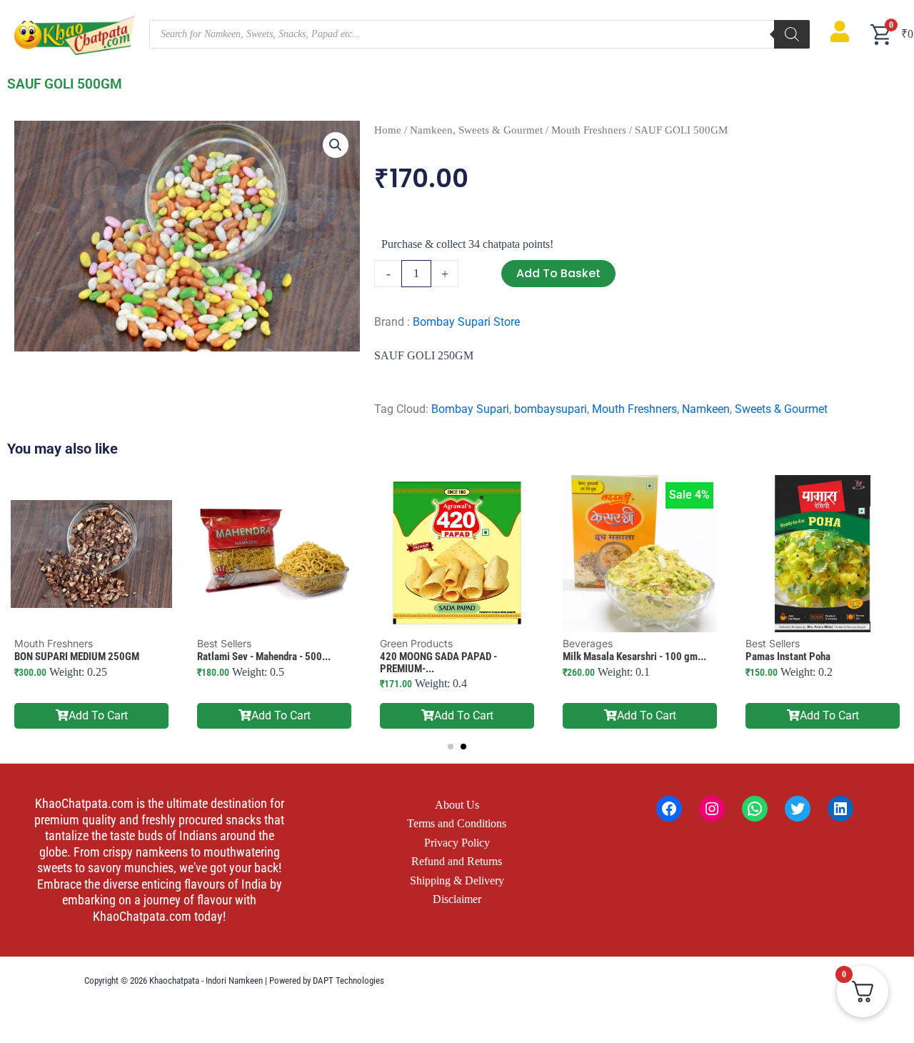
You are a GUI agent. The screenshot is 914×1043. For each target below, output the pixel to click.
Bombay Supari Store (466, 322)
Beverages (588, 643)
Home (387, 130)
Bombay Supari (470, 409)
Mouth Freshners (588, 130)
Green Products (416, 643)
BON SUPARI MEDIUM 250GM (76, 656)
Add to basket (558, 273)
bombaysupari (550, 409)
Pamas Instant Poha (787, 656)
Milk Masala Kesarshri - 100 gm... (634, 656)
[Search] (792, 34)
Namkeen (706, 409)
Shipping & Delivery (457, 880)
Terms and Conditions (456, 823)
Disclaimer (457, 899)
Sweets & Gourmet (781, 409)
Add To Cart (98, 715)
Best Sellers (224, 643)
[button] (335, 145)
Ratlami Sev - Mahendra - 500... (264, 656)
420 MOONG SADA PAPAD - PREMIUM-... (438, 662)
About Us (457, 805)
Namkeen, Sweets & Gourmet (476, 130)
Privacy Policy (457, 843)
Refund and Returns (456, 861)
